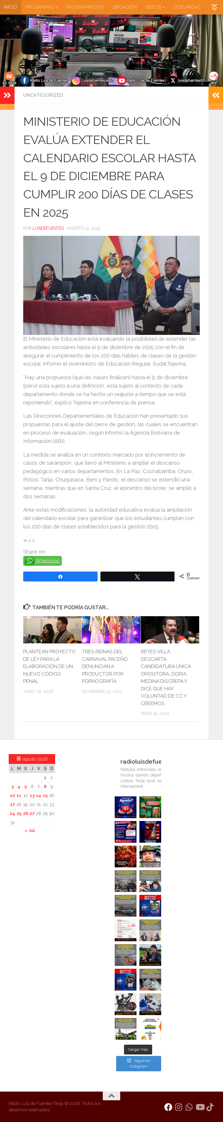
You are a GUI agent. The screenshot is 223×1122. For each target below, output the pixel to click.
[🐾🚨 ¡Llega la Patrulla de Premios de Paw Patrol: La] (150, 807)
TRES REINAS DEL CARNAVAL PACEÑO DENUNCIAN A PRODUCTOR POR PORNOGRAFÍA (105, 666)
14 (38, 795)
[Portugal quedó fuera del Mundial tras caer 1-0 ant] (125, 856)
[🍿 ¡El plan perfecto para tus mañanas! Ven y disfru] (125, 979)
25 (19, 813)
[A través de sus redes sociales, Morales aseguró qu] (150, 955)
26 (25, 813)
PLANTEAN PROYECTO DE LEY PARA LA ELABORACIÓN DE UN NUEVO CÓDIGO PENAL (49, 666)
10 (12, 795)
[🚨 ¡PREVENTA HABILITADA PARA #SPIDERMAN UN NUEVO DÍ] (150, 832)
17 (12, 804)
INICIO (10, 7)
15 (45, 795)
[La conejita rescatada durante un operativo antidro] (150, 1004)
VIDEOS (153, 7)
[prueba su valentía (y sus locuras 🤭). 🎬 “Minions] (150, 1029)
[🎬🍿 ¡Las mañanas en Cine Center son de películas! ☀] (150, 906)
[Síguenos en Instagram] (179, 1107)
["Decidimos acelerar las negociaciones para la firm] (150, 930)
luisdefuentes (48, 228)
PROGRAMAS (39, 7)
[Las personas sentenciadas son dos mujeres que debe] (125, 955)
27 (32, 813)
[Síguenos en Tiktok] (210, 1107)
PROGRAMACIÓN (84, 7)
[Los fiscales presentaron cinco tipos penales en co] (150, 856)
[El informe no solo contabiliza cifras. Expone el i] (125, 881)
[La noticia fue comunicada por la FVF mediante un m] (125, 1004)
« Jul (29, 830)
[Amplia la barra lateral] (7, 95)
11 (19, 795)
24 (12, 813)
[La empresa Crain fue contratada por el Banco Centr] (125, 906)
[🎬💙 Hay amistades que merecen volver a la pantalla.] (125, 832)
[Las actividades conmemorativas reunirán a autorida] (125, 930)
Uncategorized (43, 95)
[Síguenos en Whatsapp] (189, 1107)
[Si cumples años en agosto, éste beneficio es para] (125, 807)
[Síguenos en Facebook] (168, 1107)
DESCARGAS (187, 7)
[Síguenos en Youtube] (200, 1107)
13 (32, 795)
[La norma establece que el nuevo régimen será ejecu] (150, 979)
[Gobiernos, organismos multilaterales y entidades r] (125, 1029)
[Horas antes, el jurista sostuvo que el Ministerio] (150, 881)
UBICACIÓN (124, 7)
